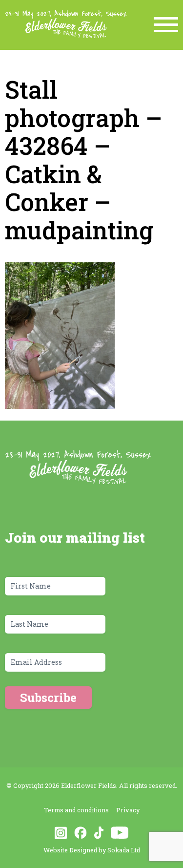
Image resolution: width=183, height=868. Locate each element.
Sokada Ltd (123, 850)
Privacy (128, 810)
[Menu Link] (166, 24)
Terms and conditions (76, 810)
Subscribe (48, 697)
